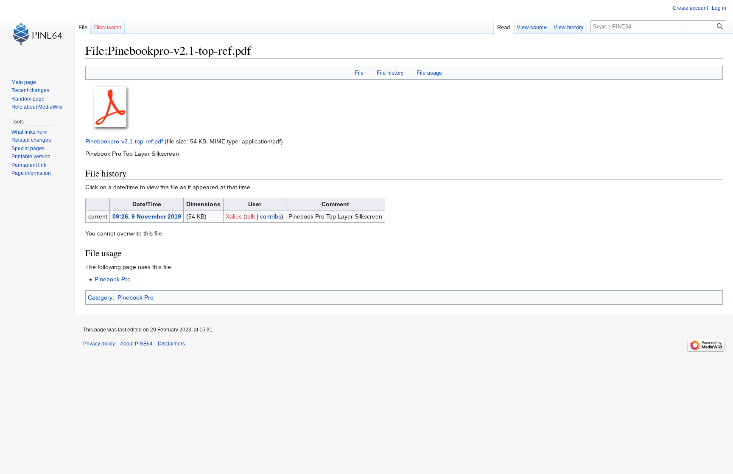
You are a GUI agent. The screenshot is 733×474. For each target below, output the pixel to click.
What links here (29, 132)
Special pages (28, 148)
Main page (23, 82)
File (359, 73)
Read (503, 27)
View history (569, 27)
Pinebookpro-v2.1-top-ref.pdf (124, 141)
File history (390, 73)
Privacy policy (99, 344)
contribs (270, 216)
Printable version (30, 157)
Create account (690, 8)
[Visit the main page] (37, 34)
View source (532, 27)
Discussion (107, 27)
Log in (719, 8)
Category (100, 297)
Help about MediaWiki (36, 107)
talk (250, 216)
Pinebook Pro (113, 279)
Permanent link (28, 165)
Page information (31, 173)
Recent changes (30, 90)
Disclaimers (171, 344)
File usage (429, 73)
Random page (28, 99)
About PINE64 (136, 344)
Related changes (31, 140)
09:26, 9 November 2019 (146, 216)
